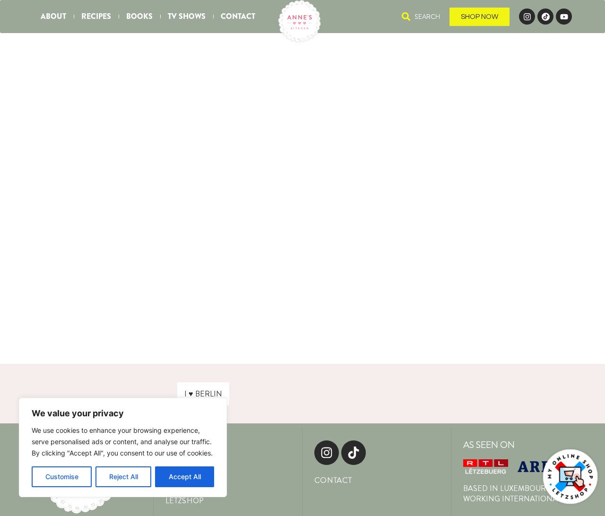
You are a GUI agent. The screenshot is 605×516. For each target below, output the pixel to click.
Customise (61, 477)
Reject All (123, 477)
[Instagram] (527, 17)
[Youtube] (564, 17)
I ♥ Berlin (203, 393)
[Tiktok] (353, 452)
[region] (123, 447)
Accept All (185, 477)
